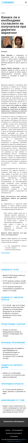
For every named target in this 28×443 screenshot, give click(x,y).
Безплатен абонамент (14, 421)
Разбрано (18, 441)
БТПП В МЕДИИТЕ (17, 430)
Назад (3, 13)
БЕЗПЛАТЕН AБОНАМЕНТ (14, 433)
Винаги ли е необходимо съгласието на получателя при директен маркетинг (14, 375)
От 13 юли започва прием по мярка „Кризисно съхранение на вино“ (14, 391)
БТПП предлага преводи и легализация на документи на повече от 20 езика (13, 288)
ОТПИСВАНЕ (14, 436)
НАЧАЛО (7, 430)
